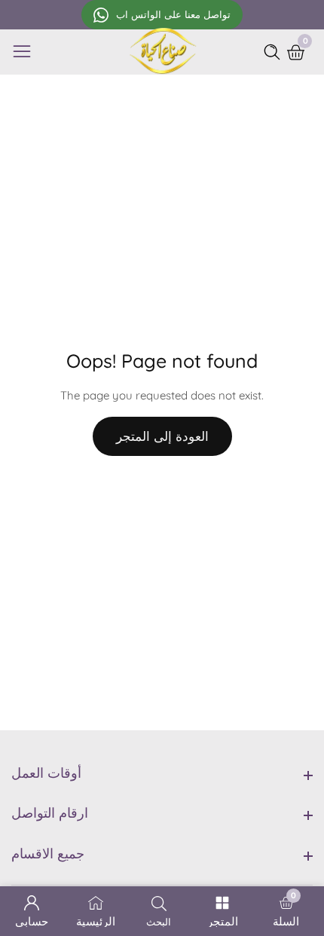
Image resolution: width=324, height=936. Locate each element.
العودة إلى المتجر (162, 436)
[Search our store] (275, 52)
